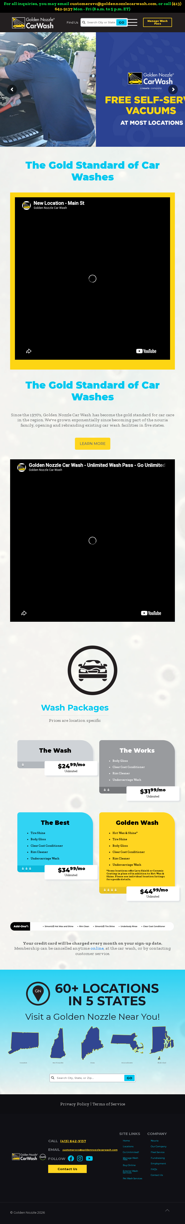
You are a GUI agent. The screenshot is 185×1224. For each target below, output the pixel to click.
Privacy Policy (74, 1104)
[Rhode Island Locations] (161, 1059)
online (97, 948)
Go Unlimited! (131, 1152)
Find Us (72, 22)
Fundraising (158, 1158)
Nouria (155, 1140)
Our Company (158, 1146)
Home (126, 1140)
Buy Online (129, 1165)
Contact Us (67, 1169)
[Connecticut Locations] (23, 1059)
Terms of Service (108, 1104)
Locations (128, 1146)
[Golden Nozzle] (33, 22)
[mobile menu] (132, 22)
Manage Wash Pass (157, 22)
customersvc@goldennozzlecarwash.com (113, 3)
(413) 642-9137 (73, 1141)
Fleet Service (158, 1152)
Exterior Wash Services (130, 1172)
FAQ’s (154, 1169)
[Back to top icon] (170, 1212)
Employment (158, 1163)
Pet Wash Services (132, 1178)
